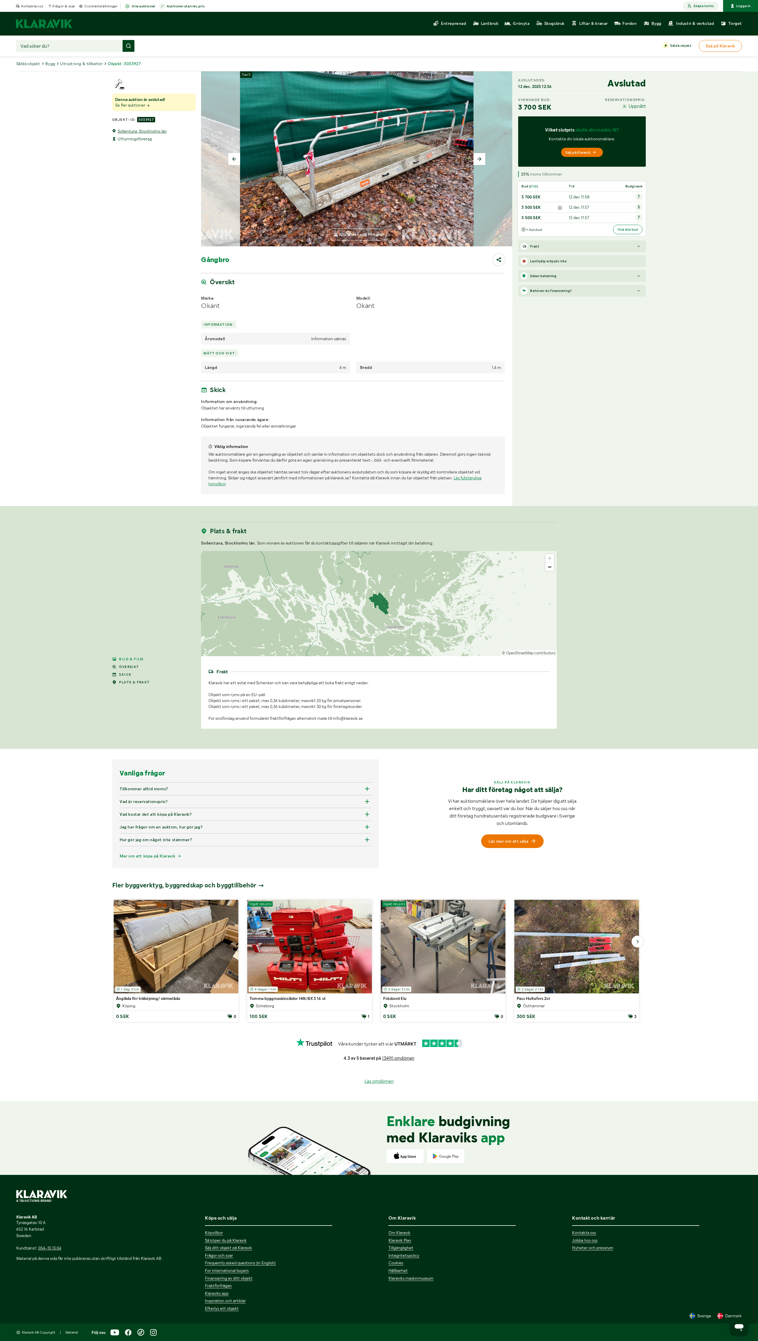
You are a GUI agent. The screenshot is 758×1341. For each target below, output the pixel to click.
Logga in (743, 6)
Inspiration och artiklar (225, 1300)
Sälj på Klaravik (578, 152)
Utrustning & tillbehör (81, 63)
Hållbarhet (398, 1270)
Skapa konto (703, 6)
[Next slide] (479, 159)
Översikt (129, 667)
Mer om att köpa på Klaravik (147, 856)
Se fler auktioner (130, 105)
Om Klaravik (399, 1232)
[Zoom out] (549, 567)
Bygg (50, 63)
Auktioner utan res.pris (186, 6)
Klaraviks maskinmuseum (410, 1278)
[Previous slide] (234, 159)
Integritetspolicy (403, 1255)
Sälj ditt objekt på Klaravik (228, 1247)
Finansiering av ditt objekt (229, 1278)
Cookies (395, 1262)
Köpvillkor (214, 1232)
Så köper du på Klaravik (226, 1240)
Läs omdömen (379, 1081)
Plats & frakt (134, 682)
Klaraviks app (217, 1293)
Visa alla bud (628, 229)
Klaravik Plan (399, 1240)
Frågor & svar (63, 6)
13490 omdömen (398, 1058)
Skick (125, 674)
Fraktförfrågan (218, 1285)
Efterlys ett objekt (222, 1308)
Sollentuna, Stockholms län (142, 131)
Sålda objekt (680, 46)
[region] (379, 603)
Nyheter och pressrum (592, 1247)
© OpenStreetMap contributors (528, 653)
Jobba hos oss (585, 1240)
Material (71, 1332)
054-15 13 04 (49, 1248)
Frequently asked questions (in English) (240, 1262)
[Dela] (499, 260)
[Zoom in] (549, 558)
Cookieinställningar (100, 6)
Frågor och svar (219, 1255)
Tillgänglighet (400, 1247)
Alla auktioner (143, 6)
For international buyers (227, 1270)
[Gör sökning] (128, 46)
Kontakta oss (32, 6)
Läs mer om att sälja (508, 841)
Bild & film (131, 659)
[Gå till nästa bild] (637, 941)
